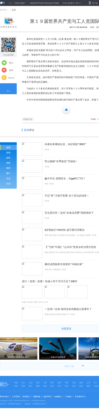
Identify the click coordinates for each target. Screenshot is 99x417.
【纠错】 (93, 119)
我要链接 (36, 396)
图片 (8, 173)
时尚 (59, 386)
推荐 (8, 147)
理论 (52, 382)
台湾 (88, 382)
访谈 (74, 382)
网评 (8, 167)
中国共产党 (27, 119)
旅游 (81, 386)
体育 (66, 386)
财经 (8, 157)
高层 (38, 382)
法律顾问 (57, 396)
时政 (16, 382)
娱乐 (52, 386)
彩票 (45, 386)
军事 (66, 382)
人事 (45, 382)
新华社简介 (4, 396)
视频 (38, 386)
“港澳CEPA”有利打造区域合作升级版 (38, 3)
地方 (23, 382)
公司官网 (15, 396)
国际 (8, 162)
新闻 (8, 152)
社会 (8, 178)
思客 (16, 386)
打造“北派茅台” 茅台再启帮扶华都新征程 (73, 3)
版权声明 (47, 396)
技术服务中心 (80, 396)
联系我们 (26, 396)
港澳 (81, 382)
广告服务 (68, 396)
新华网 (3, 9)
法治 (8, 183)
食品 (74, 386)
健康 (88, 386)
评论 (8, 91)
